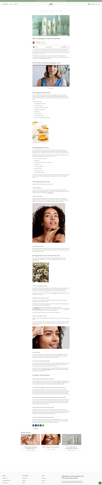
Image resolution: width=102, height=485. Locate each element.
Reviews (24, 480)
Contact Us (5, 478)
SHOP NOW (61, 1)
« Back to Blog (35, 428)
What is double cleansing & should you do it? (30, 447)
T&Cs (43, 482)
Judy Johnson (38, 41)
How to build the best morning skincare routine (71, 447)
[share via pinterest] (41, 425)
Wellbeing (60, 11)
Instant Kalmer (50, 192)
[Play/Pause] (34, 47)
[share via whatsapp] (43, 425)
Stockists (44, 478)
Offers (23, 482)
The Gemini (55, 293)
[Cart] (98, 4)
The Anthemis (36, 307)
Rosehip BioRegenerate (36, 308)
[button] (11, 4)
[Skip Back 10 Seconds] (63, 47)
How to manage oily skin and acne (51, 447)
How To (47, 11)
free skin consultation (47, 369)
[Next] (98, 0)
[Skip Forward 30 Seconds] (65, 47)
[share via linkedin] (38, 425)
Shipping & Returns (6, 480)
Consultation (5, 482)
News (56, 11)
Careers (43, 480)
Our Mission (24, 478)
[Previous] (3, 0)
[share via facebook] (33, 425)
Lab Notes (52, 11)
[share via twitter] (36, 425)
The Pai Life (42, 11)
